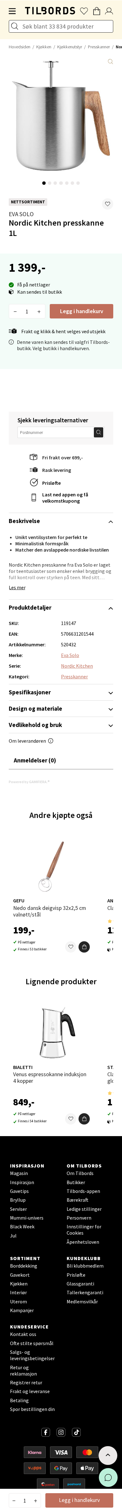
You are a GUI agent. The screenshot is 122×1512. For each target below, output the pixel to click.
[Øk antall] (39, 311)
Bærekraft (78, 1200)
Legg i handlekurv (81, 311)
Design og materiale (35, 708)
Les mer (17, 587)
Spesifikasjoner (30, 692)
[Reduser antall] (15, 311)
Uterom (18, 1301)
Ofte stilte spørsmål (31, 1343)
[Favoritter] (70, 947)
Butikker (76, 1182)
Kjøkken (43, 47)
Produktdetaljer (30, 607)
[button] (107, 204)
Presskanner (99, 47)
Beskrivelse (24, 521)
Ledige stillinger (84, 1209)
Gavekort (20, 1275)
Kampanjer (22, 1310)
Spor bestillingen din (32, 1409)
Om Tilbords (80, 1173)
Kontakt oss (23, 1334)
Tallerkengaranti (85, 1292)
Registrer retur (26, 1382)
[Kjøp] (84, 947)
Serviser (18, 1209)
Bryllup (18, 1200)
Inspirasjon (22, 1182)
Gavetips (19, 1191)
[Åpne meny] (12, 11)
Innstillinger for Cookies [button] (84, 1229)
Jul (13, 1235)
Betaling (19, 1400)
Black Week (22, 1226)
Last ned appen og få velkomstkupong (65, 497)
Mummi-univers (26, 1218)
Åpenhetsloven (83, 1242)
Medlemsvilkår (82, 1301)
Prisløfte (51, 483)
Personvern (79, 1218)
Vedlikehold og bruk (35, 725)
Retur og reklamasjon (23, 1370)
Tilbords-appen (83, 1191)
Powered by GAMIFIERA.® (29, 781)
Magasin (19, 1173)
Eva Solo (21, 214)
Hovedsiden (19, 47)
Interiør (18, 1292)
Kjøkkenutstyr (69, 47)
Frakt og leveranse (30, 1391)
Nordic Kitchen (77, 666)
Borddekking (23, 1266)
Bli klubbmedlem (85, 1266)
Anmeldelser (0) (35, 760)
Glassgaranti (80, 1283)
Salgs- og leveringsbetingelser (32, 1355)
